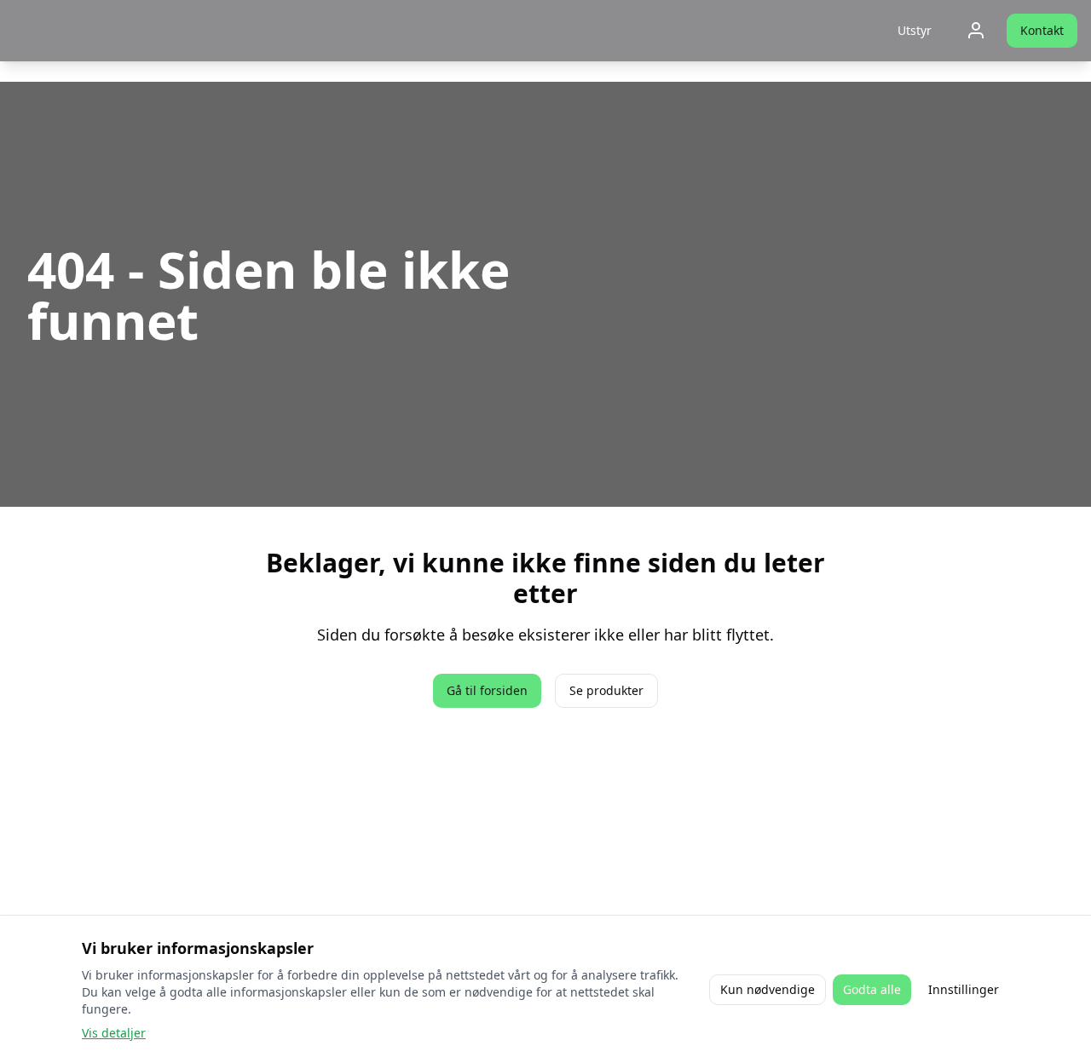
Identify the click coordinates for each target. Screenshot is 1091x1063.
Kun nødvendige (767, 989)
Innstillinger (963, 989)
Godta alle (872, 989)
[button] (914, 31)
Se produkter (606, 690)
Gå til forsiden (487, 690)
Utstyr (915, 30)
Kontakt (1042, 30)
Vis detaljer (114, 1033)
